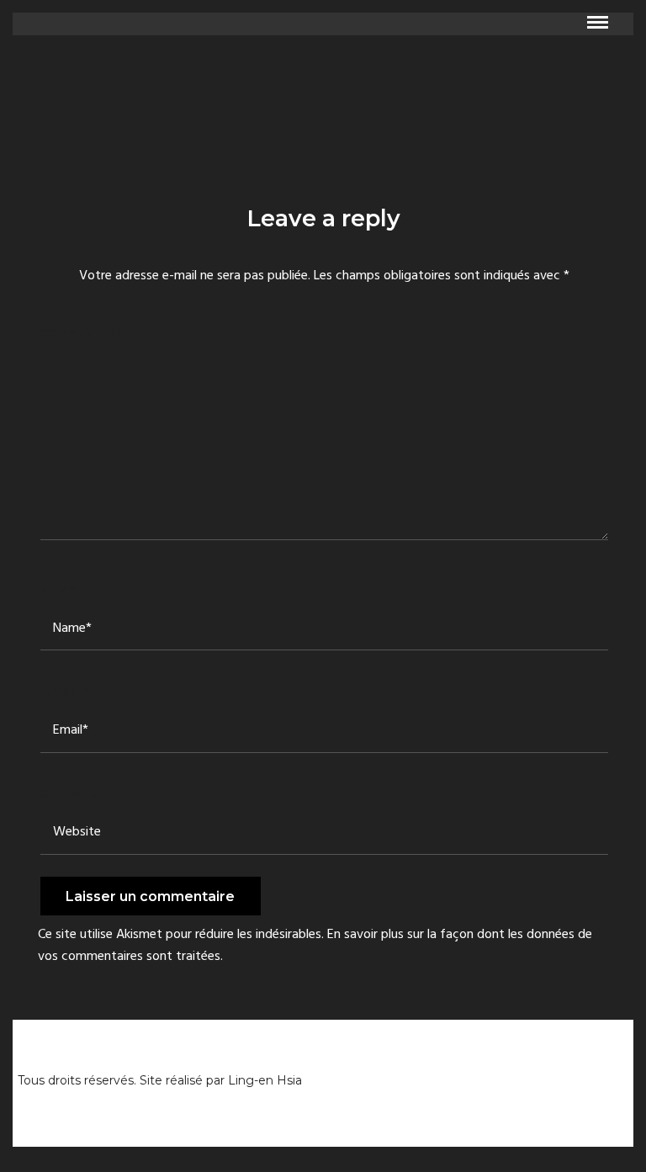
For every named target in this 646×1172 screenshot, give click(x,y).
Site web (69, 793)
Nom (58, 589)
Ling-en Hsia (265, 1080)
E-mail (64, 691)
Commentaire (87, 332)
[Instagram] (613, 1077)
